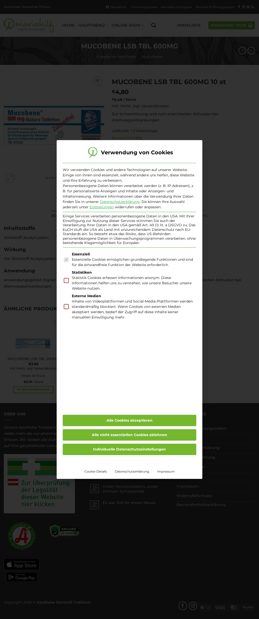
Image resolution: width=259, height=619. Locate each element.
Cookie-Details (95, 471)
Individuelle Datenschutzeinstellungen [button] (129, 449)
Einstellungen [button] (102, 207)
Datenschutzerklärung (120, 201)
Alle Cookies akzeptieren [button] (129, 420)
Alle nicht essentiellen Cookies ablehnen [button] (129, 435)
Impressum (166, 471)
